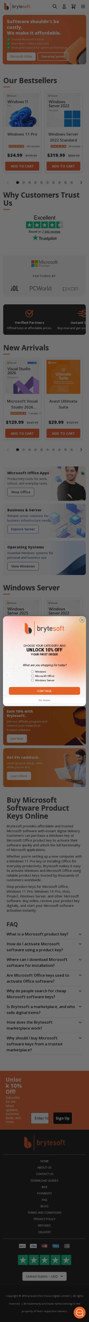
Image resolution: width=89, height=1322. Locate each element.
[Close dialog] (82, 619)
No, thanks (44, 700)
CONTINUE (44, 691)
